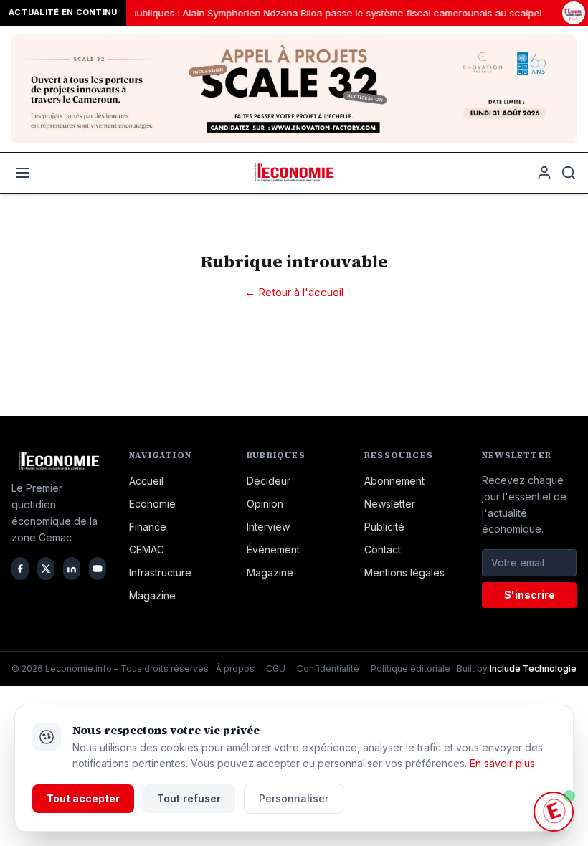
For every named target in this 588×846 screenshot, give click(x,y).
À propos (235, 668)
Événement (273, 549)
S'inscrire (529, 595)
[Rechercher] (569, 173)
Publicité (384, 527)
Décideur (268, 481)
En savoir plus (502, 763)
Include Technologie (533, 668)
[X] (45, 568)
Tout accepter (83, 798)
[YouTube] (97, 568)
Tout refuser (189, 798)
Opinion (265, 504)
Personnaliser (293, 798)
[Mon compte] (544, 173)
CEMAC (146, 549)
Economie (152, 504)
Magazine (152, 595)
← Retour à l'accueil (294, 292)
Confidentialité (328, 668)
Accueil (146, 481)
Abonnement (394, 481)
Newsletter (389, 504)
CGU (275, 668)
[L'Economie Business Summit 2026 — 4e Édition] (573, 13)
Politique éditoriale (410, 668)
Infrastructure (160, 572)
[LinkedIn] (71, 568)
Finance (147, 527)
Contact (382, 549)
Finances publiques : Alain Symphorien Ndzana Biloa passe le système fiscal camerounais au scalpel (308, 13)
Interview (268, 527)
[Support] (554, 812)
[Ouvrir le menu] (22, 172)
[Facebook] (20, 568)
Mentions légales (404, 572)
